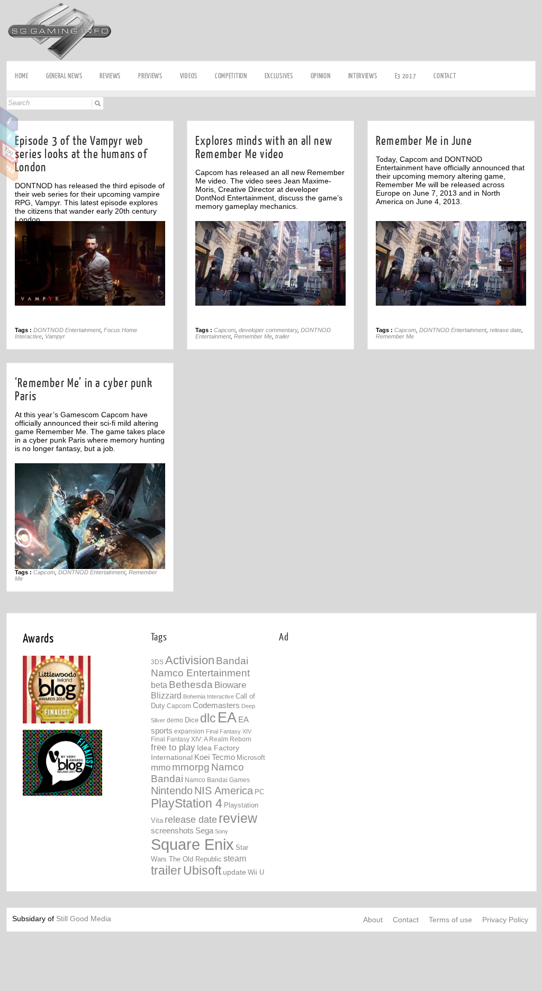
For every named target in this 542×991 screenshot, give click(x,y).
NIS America (223, 790)
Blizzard (166, 695)
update (234, 872)
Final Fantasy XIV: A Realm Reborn (201, 739)
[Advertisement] (368, 728)
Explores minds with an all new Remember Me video (263, 147)
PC (259, 792)
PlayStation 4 (186, 803)
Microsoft (251, 757)
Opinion (321, 76)
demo (175, 720)
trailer (282, 336)
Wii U (256, 872)
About (373, 919)
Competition (231, 76)
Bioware (230, 685)
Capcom (225, 330)
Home (22, 76)
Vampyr (55, 336)
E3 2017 (406, 76)
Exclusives (279, 76)
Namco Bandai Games (217, 780)
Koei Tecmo (214, 757)
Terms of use (450, 919)
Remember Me (253, 336)
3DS (157, 662)
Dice (191, 720)
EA (227, 718)
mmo (160, 768)
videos (188, 76)
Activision (189, 660)
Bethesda (191, 684)
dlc (208, 718)
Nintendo (172, 790)
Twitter (9, 136)
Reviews (110, 76)
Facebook (9, 119)
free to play (173, 747)
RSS (9, 168)
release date (505, 330)
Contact (444, 76)
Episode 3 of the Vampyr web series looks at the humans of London (81, 154)
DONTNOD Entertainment (67, 330)
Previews (150, 76)
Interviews (362, 76)
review (238, 818)
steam (234, 858)
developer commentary (268, 330)
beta (159, 685)
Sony (221, 831)
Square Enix (192, 844)
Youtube (9, 152)
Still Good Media (83, 918)
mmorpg (191, 767)
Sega (204, 830)
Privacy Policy (505, 919)
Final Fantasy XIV (228, 731)
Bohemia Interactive (208, 696)
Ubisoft (202, 870)
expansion (189, 731)
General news (64, 76)
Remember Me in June (424, 141)
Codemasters (216, 705)
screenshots (172, 830)
